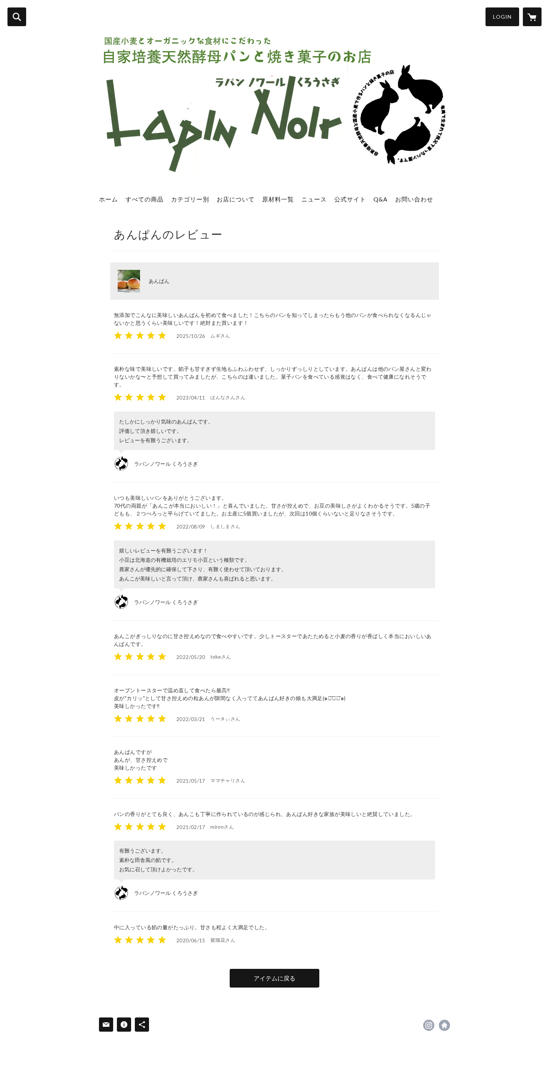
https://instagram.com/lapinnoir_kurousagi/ (428, 1025)
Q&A (380, 199)
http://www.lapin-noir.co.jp (444, 1025)
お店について (236, 199)
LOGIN (502, 16)
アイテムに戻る (274, 978)
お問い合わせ (414, 199)
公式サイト (350, 199)
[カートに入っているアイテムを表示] (532, 16)
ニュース (314, 199)
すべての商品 (144, 199)
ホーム (108, 199)
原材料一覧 (278, 199)
